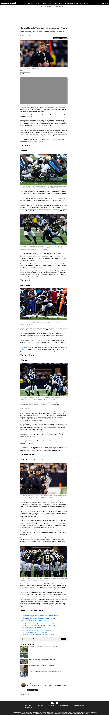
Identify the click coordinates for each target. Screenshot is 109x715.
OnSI (45, 6)
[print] (28, 694)
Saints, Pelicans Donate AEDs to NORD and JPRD (34, 632)
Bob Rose (22, 35)
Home (42, 6)
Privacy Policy (28, 705)
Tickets (65, 6)
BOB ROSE (29, 683)
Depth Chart (61, 6)
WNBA (49, 3)
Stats (56, 6)
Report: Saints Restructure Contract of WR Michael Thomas (37, 620)
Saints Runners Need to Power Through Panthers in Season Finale (38, 618)
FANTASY (54, 3)
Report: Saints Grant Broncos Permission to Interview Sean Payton (38, 617)
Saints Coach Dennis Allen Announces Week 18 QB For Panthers (38, 634)
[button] (61, 3)
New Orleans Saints (25, 73)
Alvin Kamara (23, 347)
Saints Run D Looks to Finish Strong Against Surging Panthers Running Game (41, 623)
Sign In (106, 3)
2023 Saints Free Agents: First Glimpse (31, 627)
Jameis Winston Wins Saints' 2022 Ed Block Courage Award (36, 630)
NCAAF (45, 3)
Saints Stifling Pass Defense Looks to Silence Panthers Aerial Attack (38, 625)
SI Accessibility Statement (78, 705)
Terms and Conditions (63, 705)
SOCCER (33, 3)
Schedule (49, 6)
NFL (29, 3)
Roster (53, 6)
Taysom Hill (55, 415)
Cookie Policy (40, 705)
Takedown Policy (51, 705)
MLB (41, 3)
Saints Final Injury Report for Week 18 (31, 629)
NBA (37, 3)
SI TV (85, 3)
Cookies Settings (28, 707)
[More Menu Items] (88, 3)
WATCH (81, 3)
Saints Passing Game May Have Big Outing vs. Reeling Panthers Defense (40, 615)
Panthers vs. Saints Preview (28, 622)
